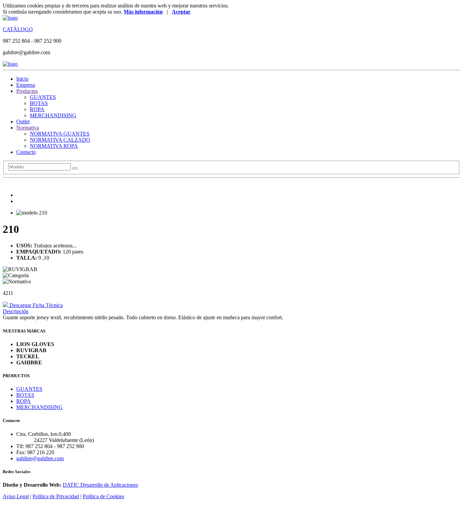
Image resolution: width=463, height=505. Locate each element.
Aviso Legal (16, 496)
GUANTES (43, 97)
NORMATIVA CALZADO (60, 140)
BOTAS (39, 103)
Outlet (22, 121)
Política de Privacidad (56, 496)
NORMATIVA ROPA (54, 146)
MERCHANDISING (53, 115)
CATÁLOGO (18, 29)
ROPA (37, 109)
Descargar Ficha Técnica (35, 305)
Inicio (22, 79)
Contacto (26, 152)
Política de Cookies (103, 496)
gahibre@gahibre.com (40, 458)
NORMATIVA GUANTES (59, 134)
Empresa (25, 85)
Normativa (27, 127)
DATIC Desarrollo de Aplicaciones (100, 485)
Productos (27, 91)
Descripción (15, 311)
